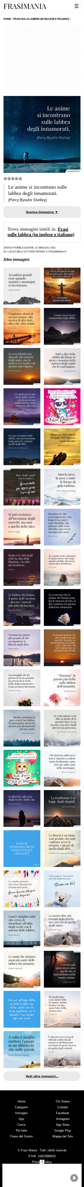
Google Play (62, 1130)
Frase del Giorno (21, 1136)
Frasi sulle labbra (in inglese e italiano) (40, 231)
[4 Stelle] (16, 178)
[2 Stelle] (9, 178)
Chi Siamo (63, 1101)
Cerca (21, 1124)
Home (21, 1101)
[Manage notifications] (74, 1178)
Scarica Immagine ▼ (42, 212)
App (21, 1119)
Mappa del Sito (62, 1136)
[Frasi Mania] (25, 6)
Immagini (21, 1113)
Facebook (62, 1113)
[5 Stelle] (20, 178)
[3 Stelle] (13, 178)
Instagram (63, 1119)
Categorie (21, 1107)
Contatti (62, 1107)
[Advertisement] (42, 57)
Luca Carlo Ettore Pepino (26, 251)
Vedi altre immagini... (42, 1076)
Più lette (21, 1130)
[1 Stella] (5, 178)
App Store (63, 1124)
